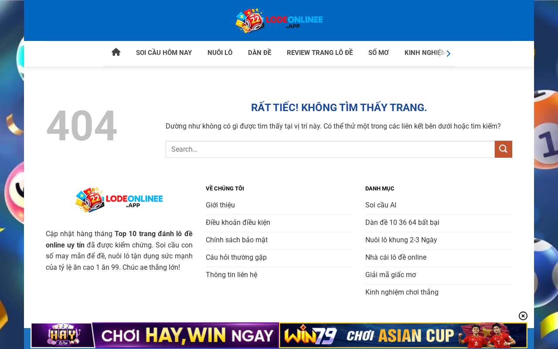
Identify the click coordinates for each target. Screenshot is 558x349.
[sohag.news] (279, 20)
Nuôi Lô (220, 53)
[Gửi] (503, 149)
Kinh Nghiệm (426, 53)
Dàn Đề (259, 53)
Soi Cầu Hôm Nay (164, 53)
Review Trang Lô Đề (320, 53)
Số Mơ (378, 53)
